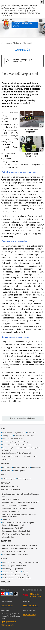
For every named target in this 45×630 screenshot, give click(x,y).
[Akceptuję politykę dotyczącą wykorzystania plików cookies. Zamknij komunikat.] (42, 2)
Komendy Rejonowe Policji (24, 436)
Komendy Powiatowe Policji (12, 439)
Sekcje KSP (31, 433)
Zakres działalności (29, 545)
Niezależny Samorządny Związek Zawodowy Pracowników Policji (19, 515)
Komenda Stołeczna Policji (12, 563)
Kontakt (4, 558)
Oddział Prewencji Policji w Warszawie (16, 445)
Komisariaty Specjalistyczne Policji (15, 442)
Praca (3, 474)
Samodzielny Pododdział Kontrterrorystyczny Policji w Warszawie (21, 449)
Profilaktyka (6, 470)
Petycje (25, 572)
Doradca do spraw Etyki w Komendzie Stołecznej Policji (20, 495)
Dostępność (6, 541)
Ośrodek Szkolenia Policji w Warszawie (17, 453)
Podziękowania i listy (21, 467)
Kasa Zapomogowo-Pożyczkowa (14, 505)
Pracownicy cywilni (24, 479)
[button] (40, 20)
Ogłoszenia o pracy (9, 508)
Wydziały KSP (20, 433)
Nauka (31, 508)
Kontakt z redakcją (6, 605)
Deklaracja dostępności (11, 545)
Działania (17, 43)
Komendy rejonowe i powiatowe (14, 566)
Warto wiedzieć (8, 537)
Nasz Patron (7, 459)
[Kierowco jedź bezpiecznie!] (32, 119)
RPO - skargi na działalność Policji (15, 575)
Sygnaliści (23, 508)
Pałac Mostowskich (30, 456)
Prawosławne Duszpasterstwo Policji (16, 531)
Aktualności (27, 43)
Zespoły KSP (7, 436)
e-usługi (5, 548)
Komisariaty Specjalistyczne (12, 569)
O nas (3, 428)
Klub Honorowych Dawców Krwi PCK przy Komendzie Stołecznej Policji (18, 524)
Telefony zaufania (8, 578)
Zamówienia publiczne (9, 486)
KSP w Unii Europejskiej (11, 456)
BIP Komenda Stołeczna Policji (35, 595)
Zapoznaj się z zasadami (8, 621)
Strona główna (6, 43)
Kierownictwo (7, 433)
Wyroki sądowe (19, 470)
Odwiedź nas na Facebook (7, 594)
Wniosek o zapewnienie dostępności (24, 548)
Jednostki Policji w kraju (11, 572)
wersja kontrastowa (29, 614)
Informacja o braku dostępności (14, 551)
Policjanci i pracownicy (10, 489)
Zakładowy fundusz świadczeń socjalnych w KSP (20, 502)
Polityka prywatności (7, 625)
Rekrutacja (5, 483)
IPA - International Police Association (16, 534)
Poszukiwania (36, 467)
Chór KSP (6, 520)
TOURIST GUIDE (24, 578)
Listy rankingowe (8, 479)
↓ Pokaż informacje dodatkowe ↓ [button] (22, 418)
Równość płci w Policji (10, 499)
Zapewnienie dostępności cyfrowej (15, 554)
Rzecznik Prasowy (31, 563)
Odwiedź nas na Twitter (16, 594)
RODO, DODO (5, 582)
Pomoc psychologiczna (11, 511)
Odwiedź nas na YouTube (3, 594)
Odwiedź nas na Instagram (11, 594)
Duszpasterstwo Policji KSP (12, 528)
